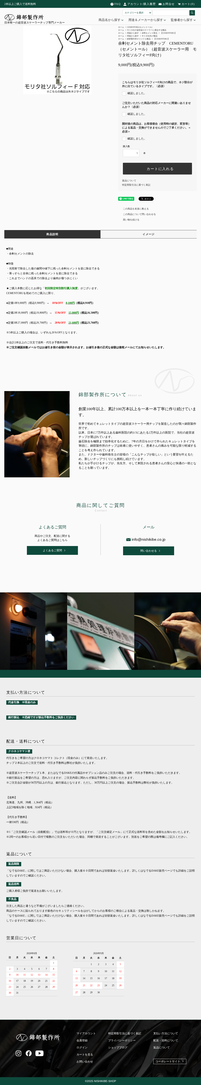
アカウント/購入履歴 (141, 4)
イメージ (149, 234)
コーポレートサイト (167, 1061)
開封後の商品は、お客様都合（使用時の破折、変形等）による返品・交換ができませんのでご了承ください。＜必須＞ (156, 127)
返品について (129, 180)
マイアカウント (86, 1033)
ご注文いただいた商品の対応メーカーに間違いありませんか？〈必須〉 (156, 105)
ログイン (82, 1047)
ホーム (121, 33)
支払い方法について (165, 1033)
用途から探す (133, 33)
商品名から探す (110, 20)
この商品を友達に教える (136, 208)
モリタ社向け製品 (149, 36)
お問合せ (169, 4)
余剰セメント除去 (149, 33)
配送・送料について (165, 1040)
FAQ (117, 4)
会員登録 (82, 1040)
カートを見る (85, 1054)
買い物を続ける (131, 219)
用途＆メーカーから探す (146, 20)
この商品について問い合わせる (139, 214)
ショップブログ (117, 1047)
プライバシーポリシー (122, 1040)
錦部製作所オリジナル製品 (139, 39)
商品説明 (52, 234)
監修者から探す (182, 20)
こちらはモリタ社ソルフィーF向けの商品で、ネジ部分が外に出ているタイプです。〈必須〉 (157, 84)
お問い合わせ (85, 1061)
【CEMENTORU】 (168, 33)
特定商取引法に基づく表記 (136, 185)
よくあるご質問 (52, 550)
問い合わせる (148, 550)
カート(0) (188, 4)
